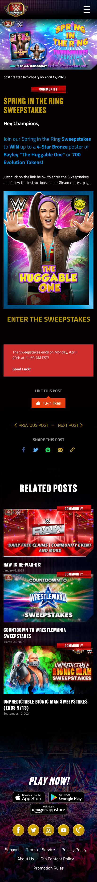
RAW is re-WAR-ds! (23, 565)
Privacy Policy (73, 849)
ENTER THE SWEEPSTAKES (48, 319)
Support (12, 849)
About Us (25, 859)
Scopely (33, 77)
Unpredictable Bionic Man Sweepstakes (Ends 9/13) (46, 705)
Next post (68, 425)
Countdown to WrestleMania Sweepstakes (35, 633)
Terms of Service (40, 849)
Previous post (33, 425)
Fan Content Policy (57, 859)
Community (48, 89)
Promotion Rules (48, 868)
